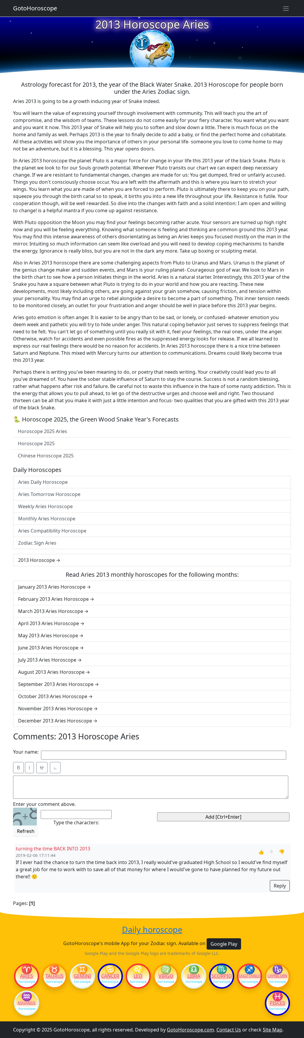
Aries (26, 976)
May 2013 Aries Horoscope (48, 635)
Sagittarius (249, 976)
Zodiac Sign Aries (37, 543)
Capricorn (277, 976)
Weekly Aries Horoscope (45, 506)
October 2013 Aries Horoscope (52, 696)
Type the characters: (76, 822)
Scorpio (221, 976)
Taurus (54, 976)
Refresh (25, 831)
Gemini (82, 976)
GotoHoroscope (35, 8)
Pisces (277, 1003)
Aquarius (27, 1003)
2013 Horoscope (36, 560)
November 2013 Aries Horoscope (55, 708)
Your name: (26, 752)
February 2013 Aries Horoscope (53, 599)
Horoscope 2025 (36, 443)
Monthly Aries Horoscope (46, 518)
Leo (138, 976)
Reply (280, 885)
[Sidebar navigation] (286, 8)
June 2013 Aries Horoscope (48, 647)
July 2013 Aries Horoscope (47, 660)
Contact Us (228, 1029)
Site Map (272, 1029)
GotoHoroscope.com (190, 1029)
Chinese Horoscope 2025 (46, 455)
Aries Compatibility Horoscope (52, 530)
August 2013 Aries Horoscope (51, 672)
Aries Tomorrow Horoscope (49, 494)
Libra (193, 976)
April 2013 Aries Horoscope (48, 623)
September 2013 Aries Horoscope (56, 684)
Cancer (110, 976)
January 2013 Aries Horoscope (52, 587)
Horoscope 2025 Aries (42, 431)
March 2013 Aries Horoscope (50, 611)
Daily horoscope (152, 929)
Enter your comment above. (44, 804)
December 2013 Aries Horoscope (55, 720)
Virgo (166, 976)
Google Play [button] (223, 944)
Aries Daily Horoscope (43, 482)
